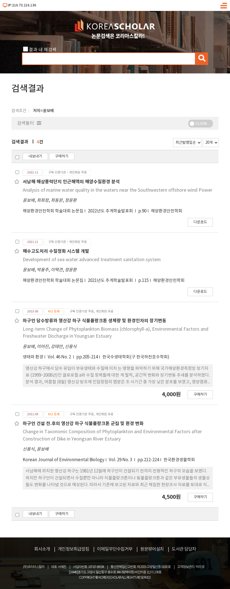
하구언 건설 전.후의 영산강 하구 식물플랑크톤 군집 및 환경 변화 (83, 423)
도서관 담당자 (184, 549)
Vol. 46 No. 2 (60, 357)
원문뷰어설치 (152, 549)
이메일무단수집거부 (114, 549)
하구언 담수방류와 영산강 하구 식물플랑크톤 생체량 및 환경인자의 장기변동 (94, 321)
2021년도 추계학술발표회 (111, 280)
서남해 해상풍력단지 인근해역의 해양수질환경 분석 (71, 182)
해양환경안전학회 (166, 211)
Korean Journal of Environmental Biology (63, 460)
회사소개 (42, 549)
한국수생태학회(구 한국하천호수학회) (135, 357)
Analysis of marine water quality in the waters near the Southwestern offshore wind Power (117, 190)
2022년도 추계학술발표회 (111, 211)
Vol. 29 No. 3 (121, 460)
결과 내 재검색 (42, 49)
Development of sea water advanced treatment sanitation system (92, 259)
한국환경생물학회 (179, 460)
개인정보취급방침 (73, 549)
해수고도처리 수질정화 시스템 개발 (56, 251)
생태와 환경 (33, 357)
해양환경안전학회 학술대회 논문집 (53, 211)
